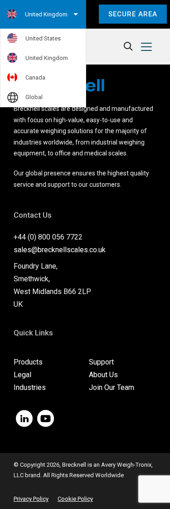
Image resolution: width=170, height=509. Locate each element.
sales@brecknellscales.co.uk (60, 249)
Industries (30, 387)
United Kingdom (46, 58)
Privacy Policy (31, 498)
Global (34, 97)
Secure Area (132, 14)
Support (101, 362)
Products (28, 362)
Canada (35, 77)
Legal (22, 374)
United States (43, 38)
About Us (103, 374)
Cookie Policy (75, 498)
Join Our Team (111, 387)
